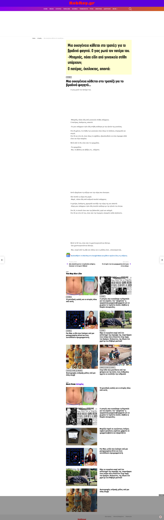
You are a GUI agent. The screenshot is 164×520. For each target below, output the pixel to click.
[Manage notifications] (160, 517)
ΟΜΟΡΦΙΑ (98, 9)
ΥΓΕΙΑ (91, 9)
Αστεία (68, 370)
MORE (114, 9)
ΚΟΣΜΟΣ (75, 9)
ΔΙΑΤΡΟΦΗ (107, 9)
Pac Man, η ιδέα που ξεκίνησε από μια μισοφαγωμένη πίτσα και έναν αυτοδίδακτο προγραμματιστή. (80, 335)
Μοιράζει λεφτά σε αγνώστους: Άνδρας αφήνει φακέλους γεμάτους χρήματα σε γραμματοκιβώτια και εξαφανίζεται (114, 431)
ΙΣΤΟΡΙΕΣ (58, 9)
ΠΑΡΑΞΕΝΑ (66, 9)
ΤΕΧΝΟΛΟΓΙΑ (84, 9)
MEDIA (52, 9)
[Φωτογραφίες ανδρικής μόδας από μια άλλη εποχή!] (82, 357)
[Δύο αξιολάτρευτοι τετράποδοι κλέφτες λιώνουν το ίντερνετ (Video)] (2, 260)
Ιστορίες (69, 297)
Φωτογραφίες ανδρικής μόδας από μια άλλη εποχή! (80, 374)
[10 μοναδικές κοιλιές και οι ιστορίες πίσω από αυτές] (82, 286)
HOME (45, 9)
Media (101, 367)
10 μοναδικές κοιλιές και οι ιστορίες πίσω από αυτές (81, 300)
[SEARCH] (130, 9)
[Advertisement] (82, 24)
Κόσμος (113, 367)
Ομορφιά (79, 370)
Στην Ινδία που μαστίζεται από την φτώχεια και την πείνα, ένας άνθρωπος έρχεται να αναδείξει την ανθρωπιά (114, 372)
